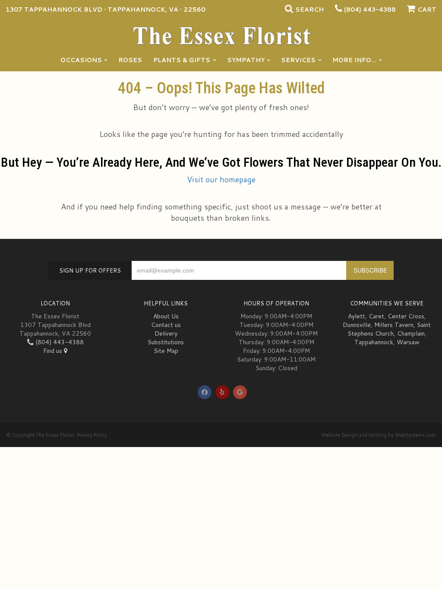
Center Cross (406, 316)
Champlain (411, 333)
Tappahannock (373, 342)
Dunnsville (357, 324)
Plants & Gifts (181, 60)
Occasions (81, 60)
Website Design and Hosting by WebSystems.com (378, 434)
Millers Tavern (394, 324)
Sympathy (246, 60)
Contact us (166, 324)
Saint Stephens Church (389, 329)
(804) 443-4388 (370, 9)
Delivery (166, 333)
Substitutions (166, 342)
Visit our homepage (221, 179)
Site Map (166, 350)
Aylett (356, 316)
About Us (166, 316)
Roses (130, 60)
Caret (376, 316)
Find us (53, 350)
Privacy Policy (92, 434)
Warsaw (408, 342)
